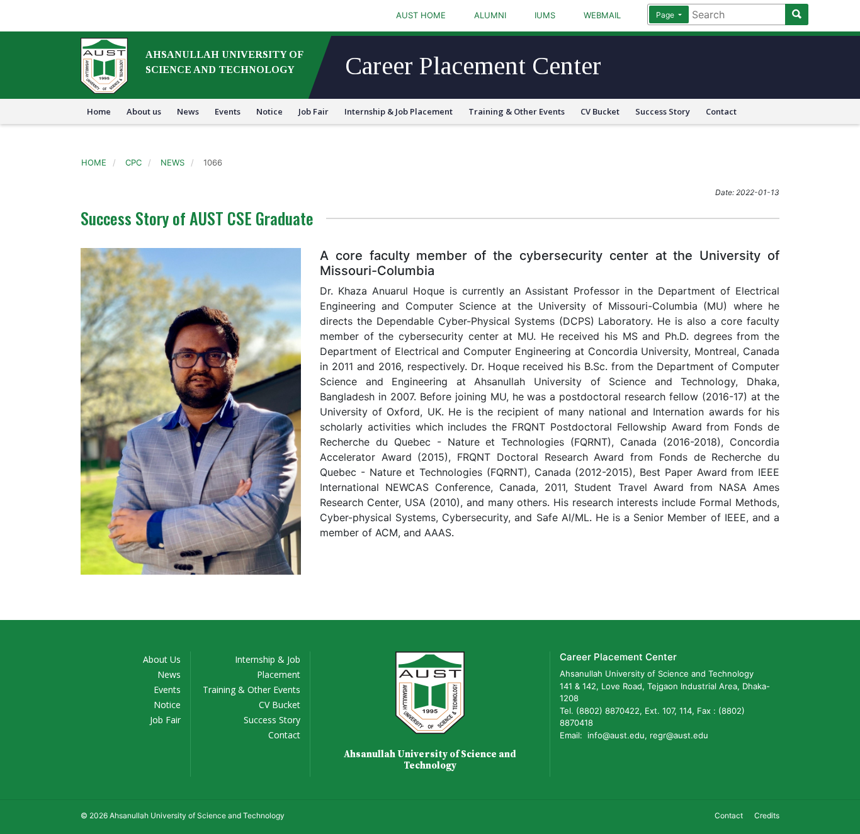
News (188, 111)
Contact (721, 111)
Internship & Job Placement (398, 111)
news (172, 162)
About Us (162, 659)
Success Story (662, 111)
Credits (766, 815)
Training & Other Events (516, 111)
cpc (133, 162)
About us (144, 111)
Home (99, 111)
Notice (269, 111)
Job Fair (313, 111)
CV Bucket (600, 111)
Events (227, 111)
